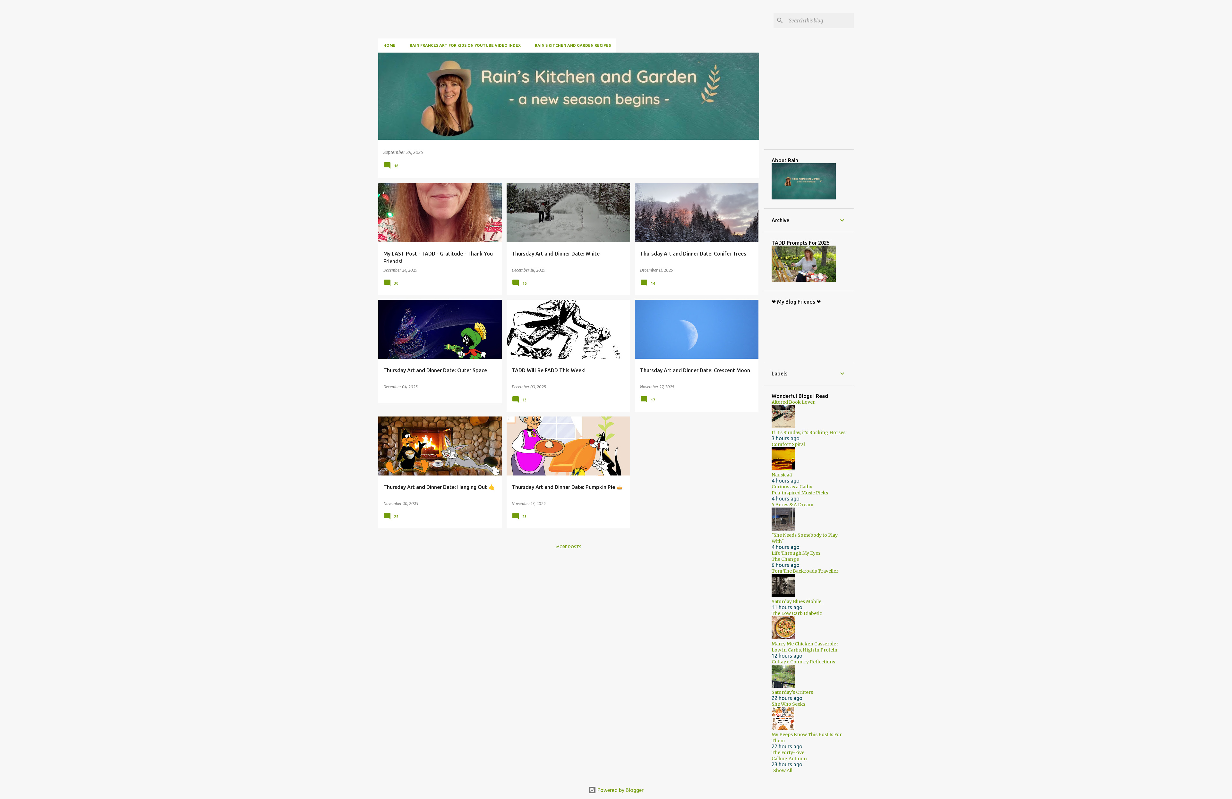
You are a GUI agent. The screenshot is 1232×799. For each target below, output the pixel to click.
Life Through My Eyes (796, 553)
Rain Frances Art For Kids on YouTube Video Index (465, 45)
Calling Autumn (789, 758)
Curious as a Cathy (792, 487)
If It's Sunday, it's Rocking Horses (808, 432)
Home (389, 45)
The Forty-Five (788, 752)
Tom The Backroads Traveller (805, 571)
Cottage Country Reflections (803, 662)
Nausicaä (782, 475)
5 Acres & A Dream (792, 505)
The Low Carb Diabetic (797, 613)
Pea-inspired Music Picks (800, 493)
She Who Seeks (788, 704)
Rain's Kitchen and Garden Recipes (573, 45)
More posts (568, 547)
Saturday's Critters (792, 692)
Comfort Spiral (788, 444)
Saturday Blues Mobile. (797, 601)
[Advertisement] (820, 101)
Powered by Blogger (620, 790)
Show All (782, 770)
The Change (785, 559)
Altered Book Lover (793, 402)
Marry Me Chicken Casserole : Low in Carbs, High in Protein (805, 647)
